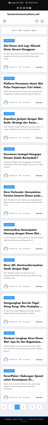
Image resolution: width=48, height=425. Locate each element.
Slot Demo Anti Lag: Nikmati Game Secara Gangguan (22, 47)
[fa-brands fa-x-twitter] (21, 8)
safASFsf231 (13, 67)
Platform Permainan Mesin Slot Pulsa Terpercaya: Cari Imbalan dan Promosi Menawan (24, 85)
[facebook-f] (18, 8)
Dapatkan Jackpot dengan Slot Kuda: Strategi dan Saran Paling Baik (23, 120)
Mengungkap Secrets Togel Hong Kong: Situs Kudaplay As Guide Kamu (23, 304)
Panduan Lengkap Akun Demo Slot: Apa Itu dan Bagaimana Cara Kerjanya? (23, 340)
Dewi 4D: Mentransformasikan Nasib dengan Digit (23, 267)
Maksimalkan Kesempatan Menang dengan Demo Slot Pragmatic (21, 231)
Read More (39, 67)
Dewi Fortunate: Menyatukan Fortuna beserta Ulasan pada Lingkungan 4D (22, 193)
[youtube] (30, 8)
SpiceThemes (24, 421)
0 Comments (26, 67)
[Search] (36, 21)
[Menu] (4, 21)
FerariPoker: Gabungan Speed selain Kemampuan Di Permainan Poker (23, 377)
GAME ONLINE (9, 40)
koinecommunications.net (23, 14)
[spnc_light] (42, 21)
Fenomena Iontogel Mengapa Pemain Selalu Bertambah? (22, 156)
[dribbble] (24, 8)
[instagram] (27, 8)
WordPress (26, 419)
